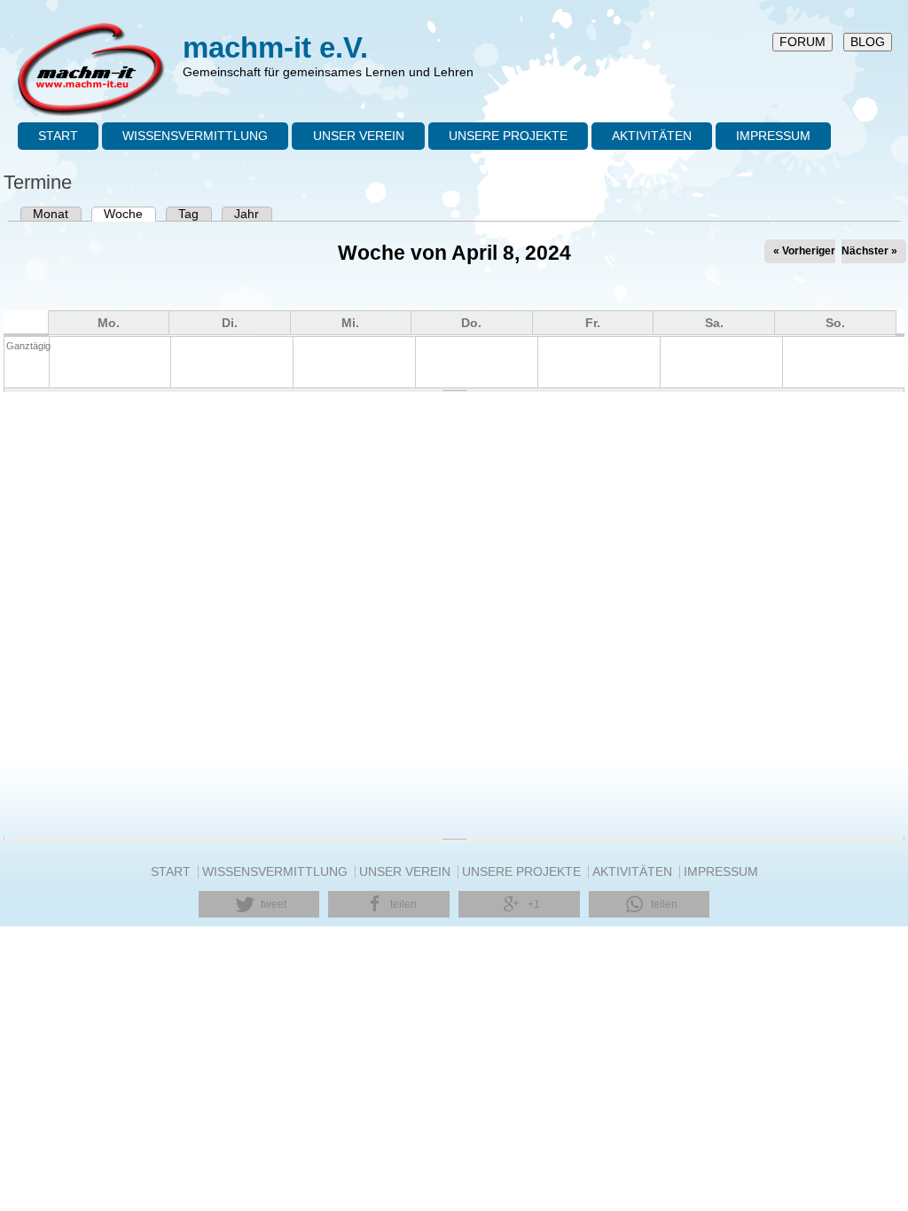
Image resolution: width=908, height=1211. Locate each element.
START (58, 136)
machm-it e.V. (275, 47)
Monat (50, 214)
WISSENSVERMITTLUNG (195, 136)
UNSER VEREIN (358, 136)
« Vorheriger (804, 251)
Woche (130, 214)
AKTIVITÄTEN (652, 136)
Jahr (246, 214)
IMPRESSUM (773, 136)
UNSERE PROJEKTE (508, 136)
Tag (188, 214)
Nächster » (869, 251)
